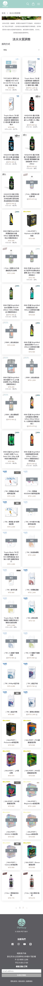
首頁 (3, 13)
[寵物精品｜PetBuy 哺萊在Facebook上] (12, 945)
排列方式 (6, 44)
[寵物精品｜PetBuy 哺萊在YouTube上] (24, 945)
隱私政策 (14, 981)
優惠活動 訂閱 (21, 966)
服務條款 (29, 981)
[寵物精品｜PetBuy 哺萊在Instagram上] (18, 945)
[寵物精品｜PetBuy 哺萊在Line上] (30, 945)
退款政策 (21, 981)
